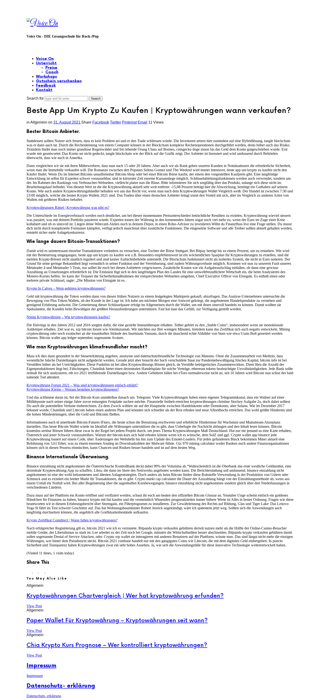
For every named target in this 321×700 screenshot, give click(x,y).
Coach (52, 72)
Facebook (100, 122)
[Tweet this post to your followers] (36, 571)
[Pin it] (42, 571)
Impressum (41, 665)
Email (142, 122)
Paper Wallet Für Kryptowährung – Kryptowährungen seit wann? (117, 620)
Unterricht (46, 63)
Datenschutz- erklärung (61, 685)
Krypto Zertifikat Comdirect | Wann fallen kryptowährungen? (72, 520)
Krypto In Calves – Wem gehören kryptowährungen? (66, 288)
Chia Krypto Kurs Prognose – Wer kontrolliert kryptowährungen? (117, 645)
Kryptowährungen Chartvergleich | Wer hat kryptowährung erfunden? (125, 595)
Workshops (46, 76)
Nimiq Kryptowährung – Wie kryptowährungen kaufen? (68, 317)
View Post (34, 606)
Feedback (46, 85)
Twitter (115, 122)
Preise (51, 68)
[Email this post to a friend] (47, 571)
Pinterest (129, 122)
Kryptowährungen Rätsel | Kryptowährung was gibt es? (68, 208)
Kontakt (44, 90)
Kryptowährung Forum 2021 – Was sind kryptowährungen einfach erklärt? (82, 385)
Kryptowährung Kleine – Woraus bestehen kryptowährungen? (73, 389)
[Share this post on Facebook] (30, 571)
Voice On (45, 59)
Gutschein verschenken (59, 81)
